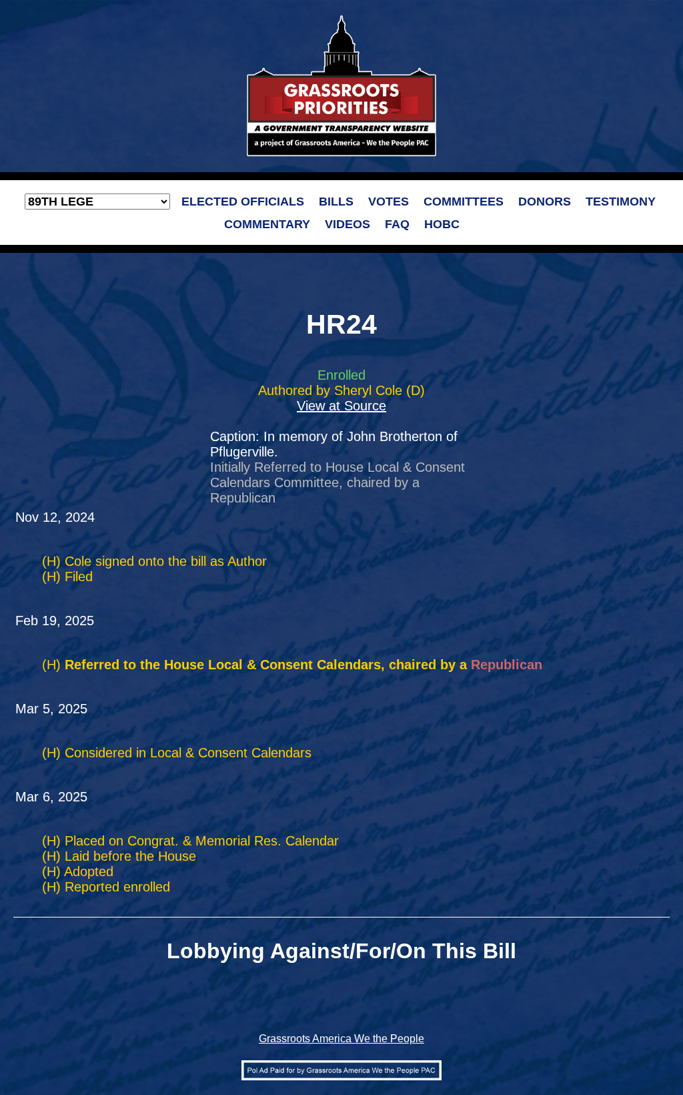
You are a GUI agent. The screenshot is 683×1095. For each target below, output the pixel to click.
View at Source (341, 405)
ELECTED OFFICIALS (242, 201)
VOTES (388, 201)
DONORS (544, 201)
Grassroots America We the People (341, 1038)
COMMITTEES (464, 201)
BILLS (336, 201)
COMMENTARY (267, 224)
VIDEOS (347, 224)
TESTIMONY (621, 201)
